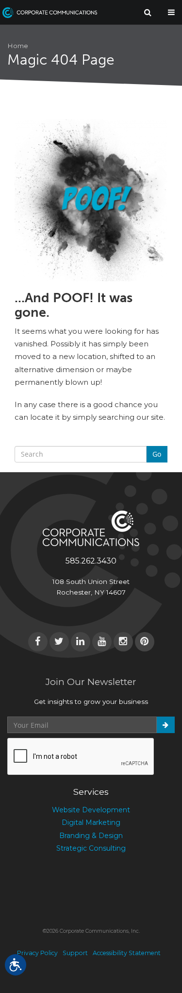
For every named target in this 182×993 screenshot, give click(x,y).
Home (17, 46)
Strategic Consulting (91, 848)
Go (156, 454)
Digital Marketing (91, 822)
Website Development (91, 809)
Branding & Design (91, 835)
